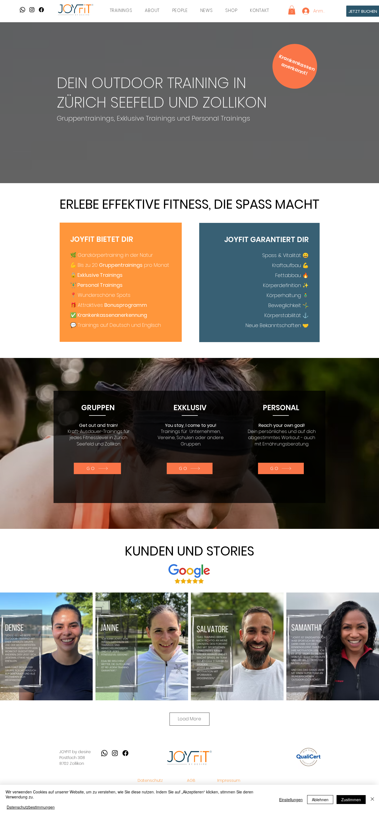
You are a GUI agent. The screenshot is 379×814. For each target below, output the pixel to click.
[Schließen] (372, 799)
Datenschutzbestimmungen (31, 807)
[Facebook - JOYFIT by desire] (41, 9)
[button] (121, 10)
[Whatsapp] (22, 9)
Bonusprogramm (125, 305)
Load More (189, 719)
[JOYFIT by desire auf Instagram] (32, 9)
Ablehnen (320, 799)
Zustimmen (351, 799)
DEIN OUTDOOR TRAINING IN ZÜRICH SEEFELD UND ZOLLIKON (162, 92)
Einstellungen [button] (291, 799)
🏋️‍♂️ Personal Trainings (96, 285)
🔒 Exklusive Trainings (96, 275)
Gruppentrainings (121, 265)
